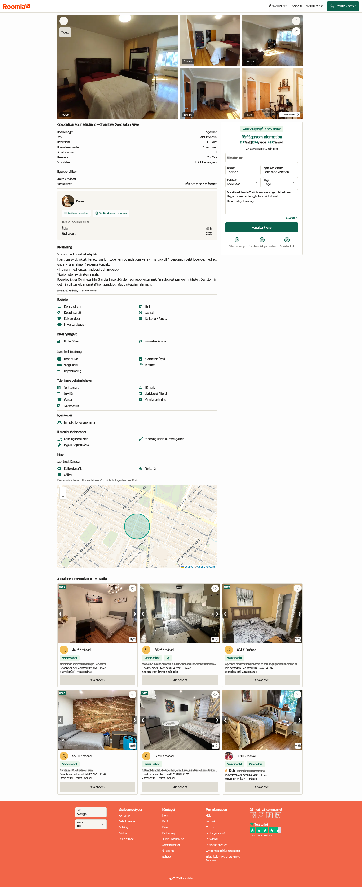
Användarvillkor (171, 844)
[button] (63, 490)
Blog (165, 815)
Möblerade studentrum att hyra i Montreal (83, 664)
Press (165, 827)
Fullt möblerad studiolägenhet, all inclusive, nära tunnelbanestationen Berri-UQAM (186, 770)
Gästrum (123, 833)
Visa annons (97, 680)
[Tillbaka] (63, 26)
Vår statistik (168, 850)
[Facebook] (253, 816)
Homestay (124, 815)
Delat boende (127, 821)
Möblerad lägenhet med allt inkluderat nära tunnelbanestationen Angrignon (184, 664)
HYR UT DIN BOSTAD (346, 6)
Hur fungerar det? (216, 833)
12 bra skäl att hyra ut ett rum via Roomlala (223, 858)
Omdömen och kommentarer (223, 850)
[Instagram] (261, 816)
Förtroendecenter (216, 844)
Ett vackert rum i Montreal (251, 770)
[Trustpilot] (265, 835)
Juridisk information (173, 839)
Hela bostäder (127, 839)
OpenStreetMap (206, 566)
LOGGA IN (296, 6)
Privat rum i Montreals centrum (76, 770)
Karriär (165, 821)
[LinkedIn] (278, 816)
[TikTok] (269, 816)
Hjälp (208, 815)
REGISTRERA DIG (314, 6)
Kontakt (210, 821)
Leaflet (188, 566)
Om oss (210, 827)
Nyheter (167, 856)
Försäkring (212, 839)
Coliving (123, 827)
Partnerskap (169, 833)
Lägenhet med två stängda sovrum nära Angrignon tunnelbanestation (263, 664)
